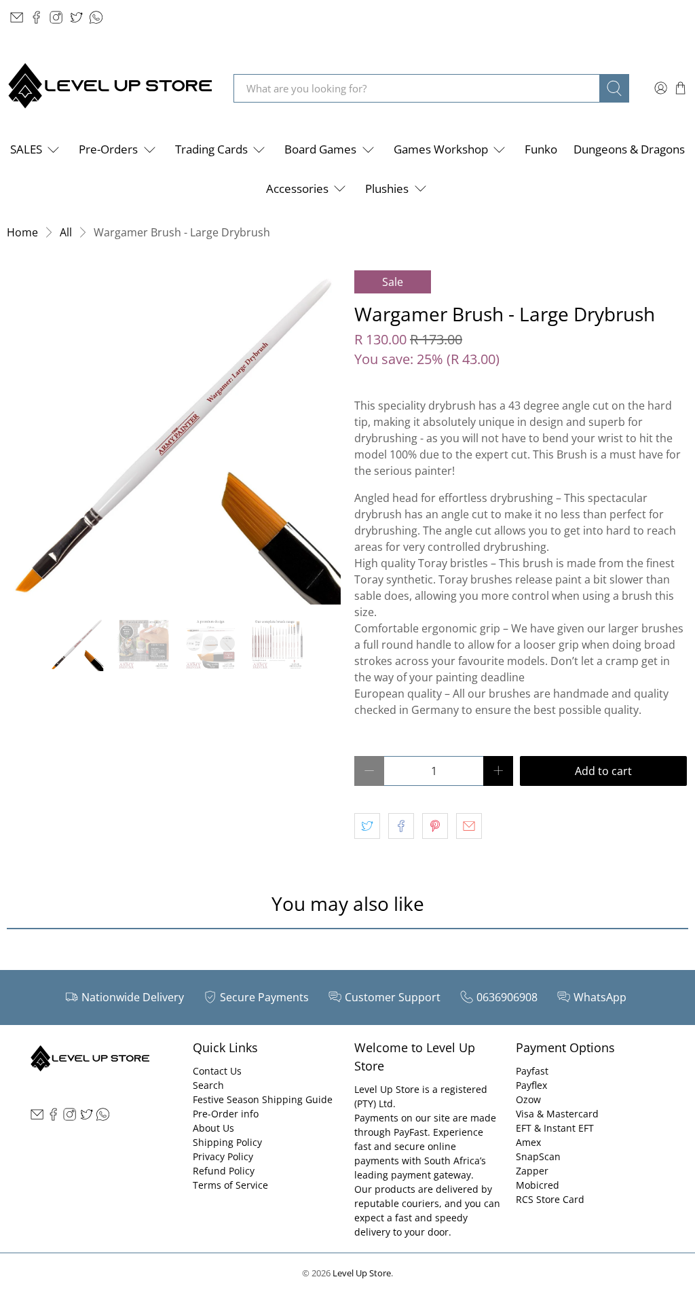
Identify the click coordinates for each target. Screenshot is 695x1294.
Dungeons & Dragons (629, 149)
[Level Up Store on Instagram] (56, 17)
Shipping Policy (227, 1142)
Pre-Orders (108, 149)
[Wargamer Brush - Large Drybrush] (174, 437)
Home (22, 232)
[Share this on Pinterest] (435, 826)
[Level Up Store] (110, 88)
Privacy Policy (223, 1156)
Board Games (320, 149)
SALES (26, 149)
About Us (213, 1127)
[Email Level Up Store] (16, 17)
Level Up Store (362, 1273)
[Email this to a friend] (469, 826)
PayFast (411, 1132)
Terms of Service (230, 1185)
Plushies (387, 188)
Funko (541, 149)
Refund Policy (224, 1170)
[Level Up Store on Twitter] (76, 17)
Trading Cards (211, 149)
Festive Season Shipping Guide (263, 1099)
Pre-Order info (226, 1113)
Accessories (297, 188)
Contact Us (217, 1070)
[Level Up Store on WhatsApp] (96, 17)
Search (208, 1085)
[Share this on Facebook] (401, 826)
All (66, 232)
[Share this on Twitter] (367, 826)
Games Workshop (441, 149)
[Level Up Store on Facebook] (36, 17)
